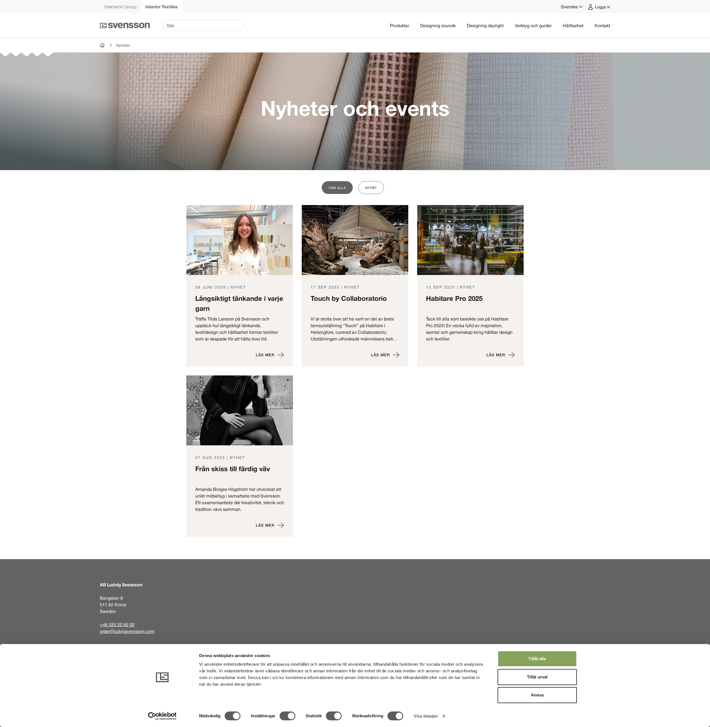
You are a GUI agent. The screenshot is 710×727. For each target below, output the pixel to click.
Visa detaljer (426, 716)
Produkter (399, 25)
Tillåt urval (537, 677)
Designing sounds (438, 25)
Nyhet (371, 187)
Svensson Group (120, 6)
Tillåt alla (537, 658)
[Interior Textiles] (102, 45)
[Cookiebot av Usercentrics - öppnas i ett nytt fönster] (162, 716)
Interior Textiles (161, 6)
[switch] (287, 715)
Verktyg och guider (533, 25)
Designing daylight (485, 25)
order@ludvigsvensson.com (127, 631)
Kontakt (602, 25)
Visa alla (337, 187)
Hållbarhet (573, 25)
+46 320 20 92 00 (117, 624)
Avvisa (537, 695)
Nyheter (123, 45)
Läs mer (265, 355)
